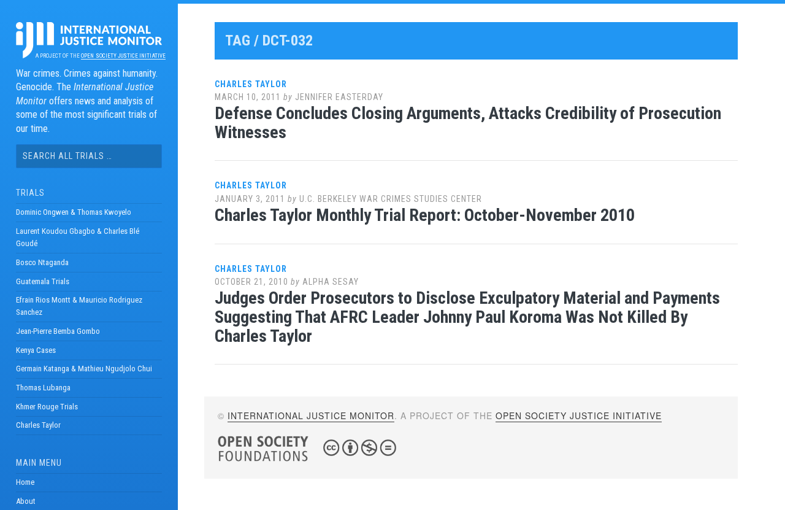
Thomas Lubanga (43, 387)
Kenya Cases (36, 350)
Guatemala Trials (42, 281)
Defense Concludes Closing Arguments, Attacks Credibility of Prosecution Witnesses (468, 122)
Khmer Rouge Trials (47, 406)
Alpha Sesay (330, 282)
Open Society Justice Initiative (123, 56)
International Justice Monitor (311, 415)
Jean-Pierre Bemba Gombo (58, 331)
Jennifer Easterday (339, 97)
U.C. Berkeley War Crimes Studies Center (390, 199)
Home (25, 482)
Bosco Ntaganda (42, 262)
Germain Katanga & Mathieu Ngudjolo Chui (84, 368)
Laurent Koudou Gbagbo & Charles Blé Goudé (77, 237)
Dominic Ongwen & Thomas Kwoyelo (73, 212)
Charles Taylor (38, 425)
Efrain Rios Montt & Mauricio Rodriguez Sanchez (79, 306)
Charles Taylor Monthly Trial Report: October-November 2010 (425, 215)
